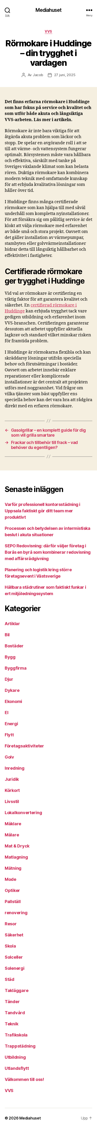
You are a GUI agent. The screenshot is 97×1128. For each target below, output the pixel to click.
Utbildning (15, 1057)
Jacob (38, 75)
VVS (48, 31)
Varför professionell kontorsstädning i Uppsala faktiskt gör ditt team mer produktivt (42, 511)
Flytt (9, 734)
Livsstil (12, 801)
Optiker (12, 890)
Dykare (12, 690)
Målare (12, 834)
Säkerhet (14, 934)
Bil (7, 634)
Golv (9, 757)
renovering (16, 912)
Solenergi (14, 968)
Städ (9, 979)
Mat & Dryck (17, 845)
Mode (10, 879)
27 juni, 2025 (65, 75)
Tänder (12, 1001)
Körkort (12, 790)
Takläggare (16, 990)
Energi (11, 723)
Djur (9, 679)
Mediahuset (48, 10)
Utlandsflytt (17, 1068)
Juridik (12, 779)
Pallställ (13, 901)
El (6, 712)
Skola (10, 946)
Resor (11, 923)
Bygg (10, 656)
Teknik (11, 1023)
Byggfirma (16, 668)
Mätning (13, 868)
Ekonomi (13, 701)
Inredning (14, 768)
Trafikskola (16, 1034)
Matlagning (16, 857)
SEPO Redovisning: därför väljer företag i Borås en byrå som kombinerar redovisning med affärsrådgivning (48, 552)
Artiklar (12, 623)
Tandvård (15, 1012)
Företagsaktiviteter (24, 745)
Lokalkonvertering (23, 812)
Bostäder (14, 645)
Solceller (14, 957)
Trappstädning (20, 1046)
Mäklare (13, 823)
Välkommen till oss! (24, 1079)
